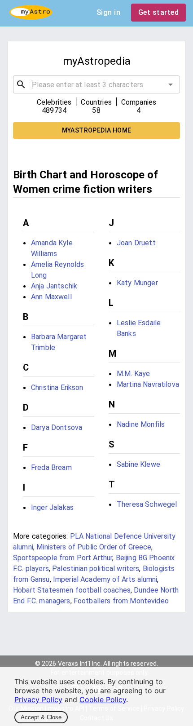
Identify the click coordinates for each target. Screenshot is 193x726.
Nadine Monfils (141, 424)
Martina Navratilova (148, 384)
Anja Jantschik (54, 286)
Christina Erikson (57, 387)
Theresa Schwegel (147, 504)
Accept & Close (41, 717)
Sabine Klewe (138, 464)
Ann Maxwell (51, 296)
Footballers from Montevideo (121, 601)
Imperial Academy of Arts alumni (105, 579)
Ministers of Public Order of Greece (93, 547)
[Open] (170, 84)
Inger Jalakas (52, 507)
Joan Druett (136, 243)
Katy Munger (137, 283)
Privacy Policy (38, 699)
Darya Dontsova (56, 427)
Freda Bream (51, 467)
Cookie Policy (102, 699)
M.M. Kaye (133, 373)
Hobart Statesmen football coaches (72, 590)
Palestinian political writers (95, 568)
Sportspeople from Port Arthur (62, 557)
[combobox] (96, 84)
